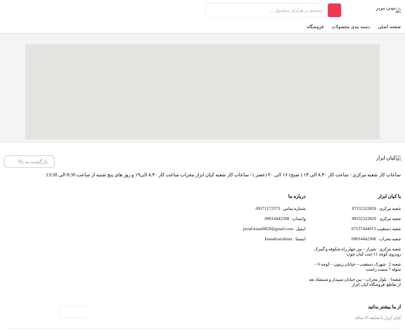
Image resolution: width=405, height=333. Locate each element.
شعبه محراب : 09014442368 (376, 238)
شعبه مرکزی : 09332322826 (376, 218)
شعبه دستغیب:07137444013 (376, 228)
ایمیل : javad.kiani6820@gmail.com (274, 228)
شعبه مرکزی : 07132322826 (376, 208)
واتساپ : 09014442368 (285, 218)
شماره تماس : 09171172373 (281, 208)
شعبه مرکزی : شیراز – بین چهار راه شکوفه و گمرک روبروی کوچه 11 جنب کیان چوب (357, 251)
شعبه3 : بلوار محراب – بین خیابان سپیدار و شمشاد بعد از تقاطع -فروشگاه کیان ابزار (355, 282)
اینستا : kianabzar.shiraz (285, 238)
